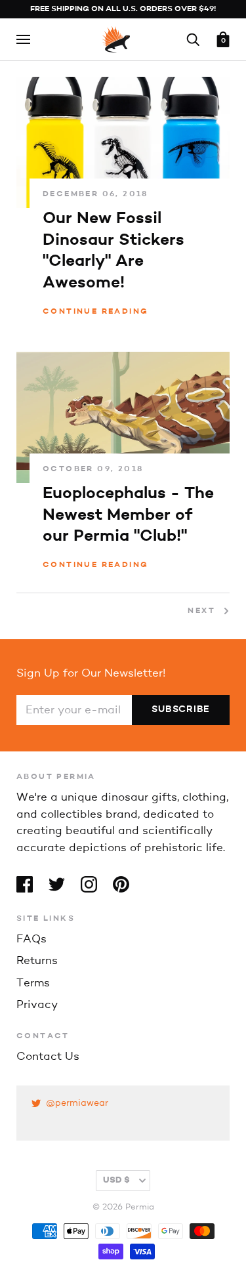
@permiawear (77, 1103)
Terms (33, 983)
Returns (37, 961)
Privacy (37, 1005)
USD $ (116, 1180)
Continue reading (95, 312)
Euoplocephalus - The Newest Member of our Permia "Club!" (128, 515)
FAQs (31, 939)
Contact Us (47, 1056)
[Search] (192, 39)
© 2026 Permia (123, 1207)
